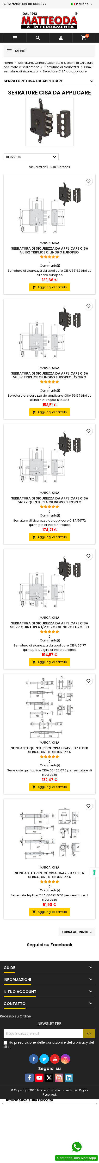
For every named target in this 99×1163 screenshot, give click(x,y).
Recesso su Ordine (15, 1016)
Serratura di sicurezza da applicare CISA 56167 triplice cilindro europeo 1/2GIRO (49, 375)
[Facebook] (29, 1078)
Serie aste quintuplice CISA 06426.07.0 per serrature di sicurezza (49, 750)
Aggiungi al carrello (49, 287)
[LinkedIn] (69, 1078)
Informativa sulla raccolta (29, 1100)
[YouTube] (39, 1078)
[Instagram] (59, 1078)
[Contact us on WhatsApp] (77, 1147)
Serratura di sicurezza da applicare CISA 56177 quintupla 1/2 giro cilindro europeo (49, 625)
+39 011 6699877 (33, 4)
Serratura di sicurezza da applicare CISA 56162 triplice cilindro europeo (49, 250)
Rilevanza (31, 157)
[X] (49, 1078)
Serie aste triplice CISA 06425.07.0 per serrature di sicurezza (49, 875)
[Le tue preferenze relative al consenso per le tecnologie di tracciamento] (94, 872)
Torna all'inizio (77, 932)
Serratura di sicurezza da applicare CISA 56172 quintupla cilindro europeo (49, 500)
